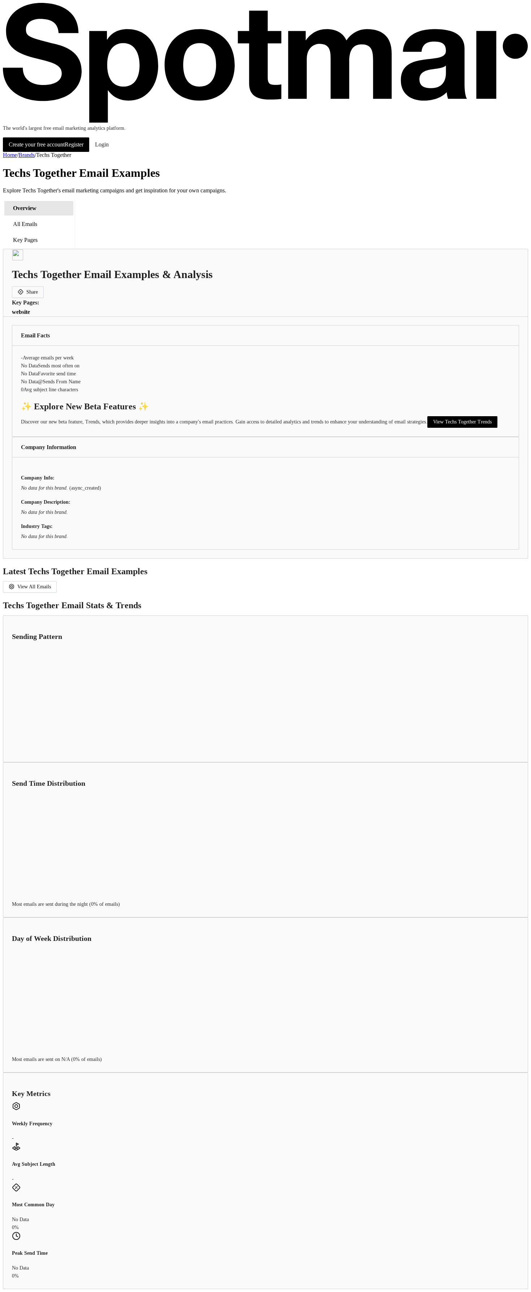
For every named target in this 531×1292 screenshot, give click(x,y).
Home (10, 155)
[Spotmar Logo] (265, 121)
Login (102, 144)
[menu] (39, 224)
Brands (26, 155)
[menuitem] (38, 208)
